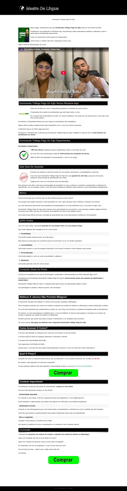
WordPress (71, 488)
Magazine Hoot (62, 488)
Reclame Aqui (33, 133)
